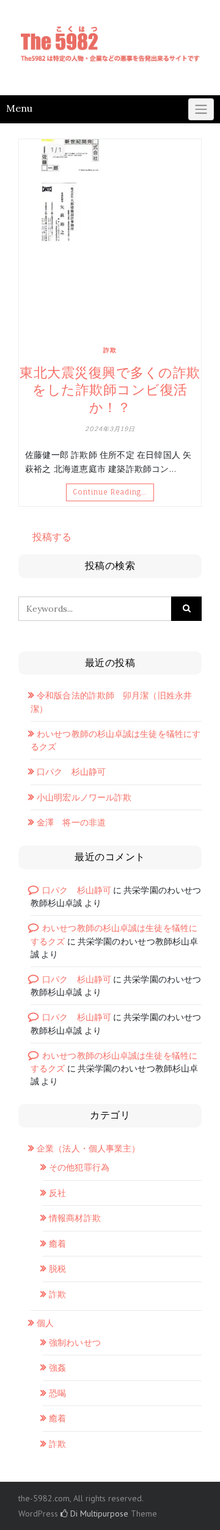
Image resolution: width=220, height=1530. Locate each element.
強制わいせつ (75, 1342)
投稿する (52, 537)
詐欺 (110, 349)
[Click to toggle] (201, 109)
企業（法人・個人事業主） (88, 1148)
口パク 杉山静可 (71, 772)
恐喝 (57, 1393)
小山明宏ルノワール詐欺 (84, 797)
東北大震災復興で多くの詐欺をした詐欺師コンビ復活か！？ (110, 389)
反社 (57, 1193)
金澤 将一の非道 (71, 822)
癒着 (57, 1244)
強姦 (57, 1367)
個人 (45, 1323)
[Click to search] (186, 608)
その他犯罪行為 (79, 1167)
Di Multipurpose (98, 1513)
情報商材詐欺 (75, 1218)
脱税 (57, 1269)
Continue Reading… (110, 492)
